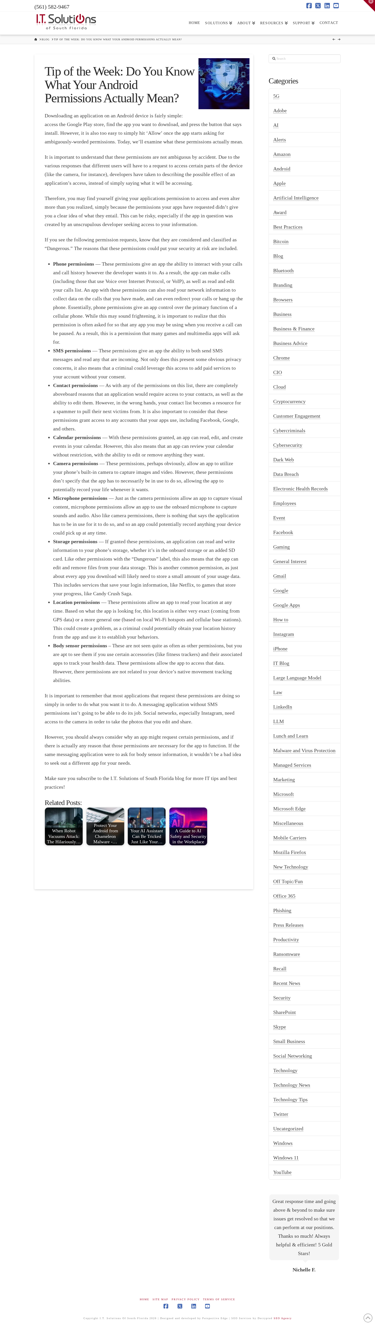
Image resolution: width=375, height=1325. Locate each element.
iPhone (280, 648)
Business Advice (290, 343)
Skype (279, 1027)
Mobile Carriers (289, 837)
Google (280, 590)
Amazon (282, 154)
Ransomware (286, 954)
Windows (283, 1143)
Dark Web (283, 459)
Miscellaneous (288, 823)
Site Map (160, 1299)
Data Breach (286, 474)
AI (276, 125)
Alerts (279, 139)
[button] (369, 6)
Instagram (283, 634)
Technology (285, 1070)
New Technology (290, 867)
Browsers (283, 299)
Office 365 (284, 896)
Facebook (283, 532)
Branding (282, 285)
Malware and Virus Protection (304, 750)
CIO (277, 372)
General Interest (290, 561)
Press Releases (288, 925)
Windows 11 (286, 1157)
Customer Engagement (296, 416)
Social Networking (292, 1056)
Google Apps (286, 605)
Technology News (291, 1085)
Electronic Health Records (300, 488)
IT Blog (281, 663)
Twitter (280, 1114)
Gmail (279, 576)
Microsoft (283, 794)
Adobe (280, 110)
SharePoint (284, 1012)
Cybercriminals (289, 430)
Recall (279, 968)
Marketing (284, 779)
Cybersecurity (287, 445)
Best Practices (288, 227)
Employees (284, 503)
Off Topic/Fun (288, 881)
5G (276, 96)
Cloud (279, 387)
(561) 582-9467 (51, 7)
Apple (279, 183)
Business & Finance (294, 328)
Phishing (282, 910)
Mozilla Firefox (289, 852)
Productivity (286, 939)
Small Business (289, 1041)
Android (281, 168)
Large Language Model (297, 677)
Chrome (281, 358)
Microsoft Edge (289, 808)
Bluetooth (283, 270)
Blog (278, 256)
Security (282, 997)
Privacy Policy (186, 1299)
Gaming (281, 547)
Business (282, 314)
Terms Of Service (219, 1299)
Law (277, 692)
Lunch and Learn (290, 736)
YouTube (282, 1172)
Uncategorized (288, 1128)
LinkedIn (282, 707)
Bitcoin (281, 241)
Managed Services (292, 765)
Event (279, 518)
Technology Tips (290, 1099)
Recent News (286, 983)
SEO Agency (283, 1318)
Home (144, 1299)
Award (279, 212)
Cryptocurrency (289, 401)
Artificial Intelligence (296, 198)
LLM (278, 721)
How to (280, 619)
